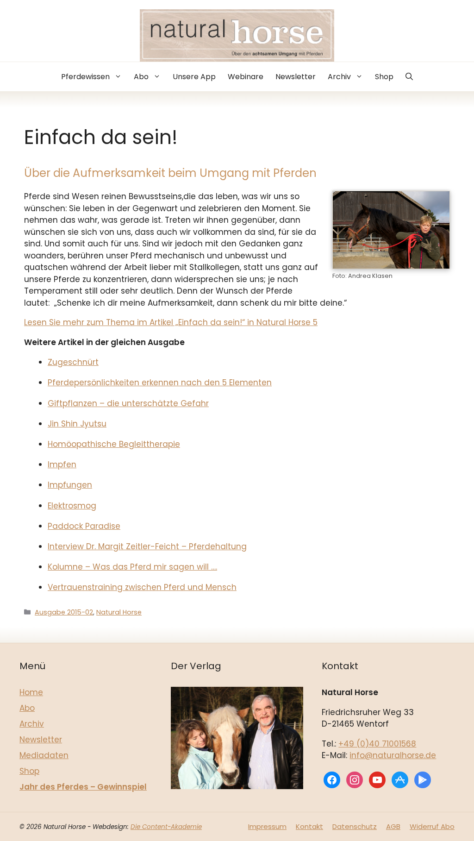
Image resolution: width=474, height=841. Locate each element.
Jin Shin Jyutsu (77, 423)
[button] (409, 76)
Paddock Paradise (84, 526)
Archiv (339, 76)
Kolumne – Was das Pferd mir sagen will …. (132, 566)
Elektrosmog (72, 505)
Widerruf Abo (432, 826)
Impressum (267, 826)
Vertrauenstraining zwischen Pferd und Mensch (142, 587)
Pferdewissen (85, 76)
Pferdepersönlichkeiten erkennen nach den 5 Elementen (160, 382)
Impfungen (70, 484)
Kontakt (309, 826)
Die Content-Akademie (166, 826)
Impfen (62, 464)
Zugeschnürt (73, 362)
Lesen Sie (42, 322)
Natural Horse (119, 612)
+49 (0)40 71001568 (377, 743)
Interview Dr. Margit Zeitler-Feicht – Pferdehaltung (147, 546)
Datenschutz (354, 826)
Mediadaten (44, 755)
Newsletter (295, 76)
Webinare (245, 76)
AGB (393, 826)
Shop (384, 76)
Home (31, 692)
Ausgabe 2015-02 (64, 612)
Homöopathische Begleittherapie (114, 444)
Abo (141, 76)
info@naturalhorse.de (392, 755)
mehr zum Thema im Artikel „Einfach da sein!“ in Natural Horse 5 (189, 322)
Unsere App (194, 76)
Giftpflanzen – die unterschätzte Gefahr (128, 403)
